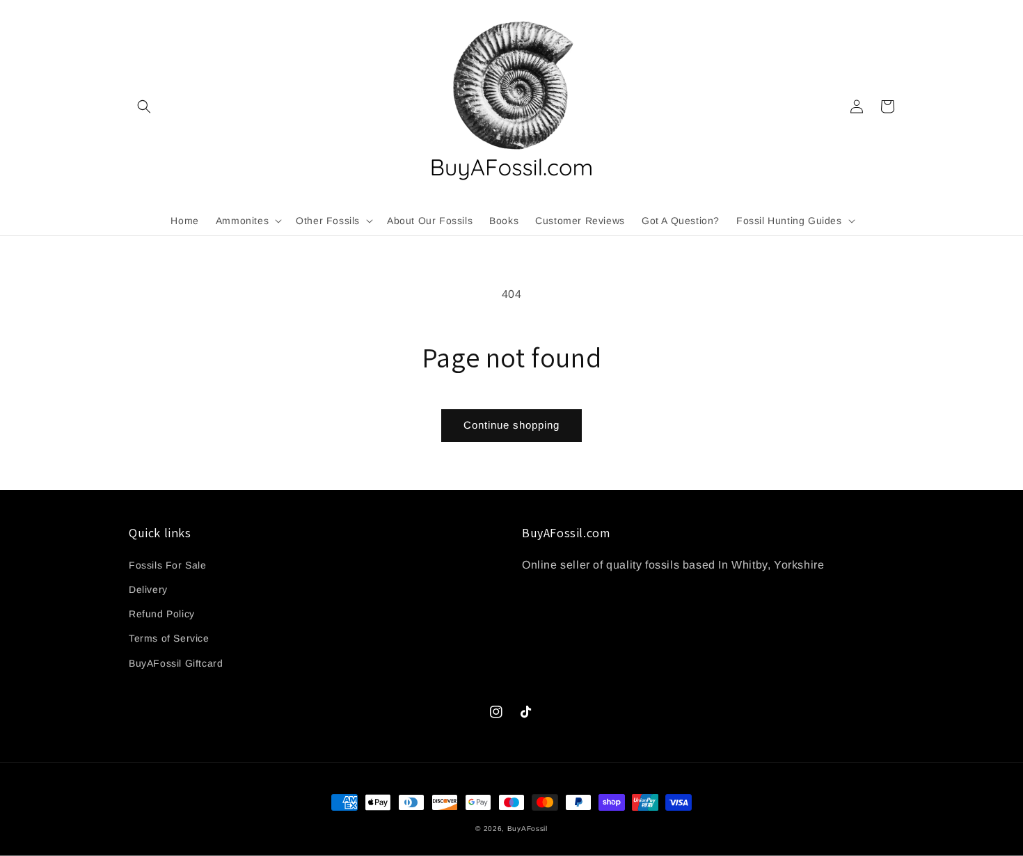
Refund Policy (162, 613)
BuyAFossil (527, 828)
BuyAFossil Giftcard (176, 663)
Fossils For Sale (168, 565)
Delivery (148, 589)
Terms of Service (169, 638)
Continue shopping (511, 425)
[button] (144, 106)
